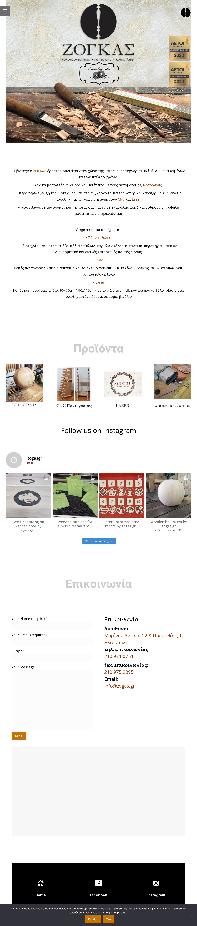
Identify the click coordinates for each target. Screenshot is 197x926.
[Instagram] (46, 513)
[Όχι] (192, 915)
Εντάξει (93, 919)
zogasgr (28, 476)
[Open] (28, 495)
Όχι (108, 919)
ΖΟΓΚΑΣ (39, 170)
